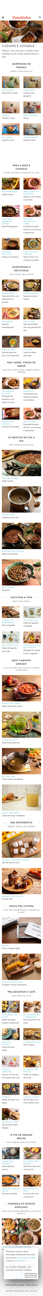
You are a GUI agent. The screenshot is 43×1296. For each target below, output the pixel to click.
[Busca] (40, 17)
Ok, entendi (30, 1275)
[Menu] (3, 17)
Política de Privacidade (14, 1285)
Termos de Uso (31, 1285)
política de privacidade (25, 1257)
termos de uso (19, 1260)
